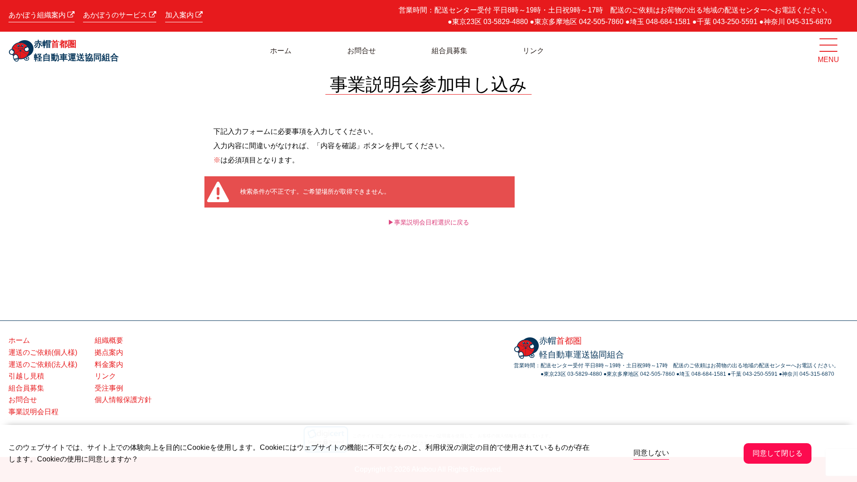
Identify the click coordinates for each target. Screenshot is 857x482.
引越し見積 (26, 376)
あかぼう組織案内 (37, 15)
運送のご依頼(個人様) (42, 352)
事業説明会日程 (33, 412)
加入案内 (180, 15)
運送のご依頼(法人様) (42, 364)
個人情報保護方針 (123, 399)
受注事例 (109, 388)
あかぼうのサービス (116, 15)
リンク (533, 50)
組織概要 (109, 340)
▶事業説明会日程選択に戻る (428, 222)
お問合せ (361, 50)
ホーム (280, 50)
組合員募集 (449, 50)
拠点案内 (109, 352)
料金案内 (109, 364)
